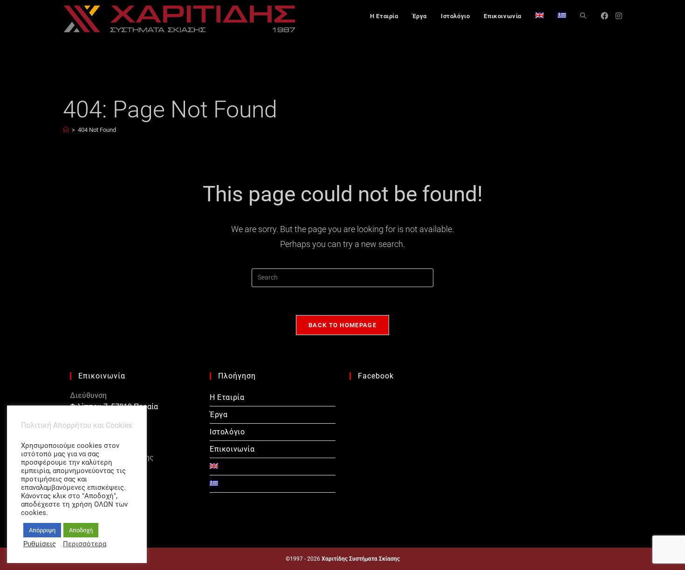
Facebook (376, 375)
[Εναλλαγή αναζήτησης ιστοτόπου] (583, 16)
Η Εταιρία (227, 397)
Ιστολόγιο (227, 431)
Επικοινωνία (232, 449)
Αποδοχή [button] (81, 530)
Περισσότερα (84, 544)
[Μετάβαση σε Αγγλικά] (539, 16)
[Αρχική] (66, 129)
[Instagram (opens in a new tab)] (619, 16)
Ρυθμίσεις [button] (39, 544)
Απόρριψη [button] (42, 530)
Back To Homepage (342, 325)
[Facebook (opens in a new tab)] (604, 16)
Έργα (218, 414)
